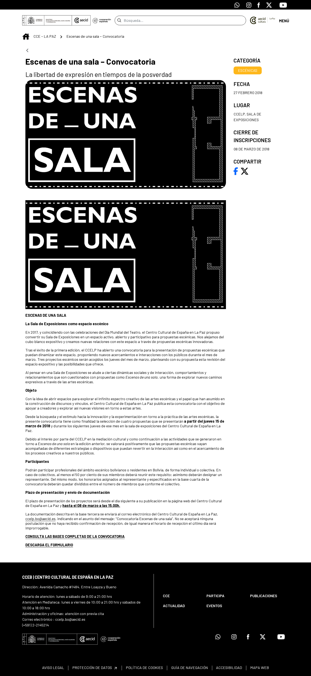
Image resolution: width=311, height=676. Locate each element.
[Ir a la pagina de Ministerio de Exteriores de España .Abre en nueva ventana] (47, 20)
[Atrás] (27, 50)
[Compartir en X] (244, 170)
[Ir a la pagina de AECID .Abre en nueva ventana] (81, 20)
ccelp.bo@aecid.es (40, 518)
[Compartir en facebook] (236, 170)
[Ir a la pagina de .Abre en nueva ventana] (102, 20)
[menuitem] (181, 596)
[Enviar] (119, 20)
